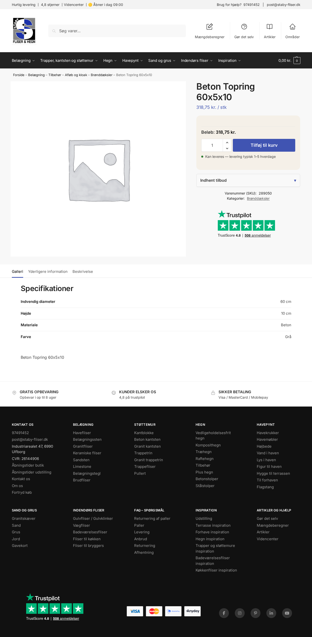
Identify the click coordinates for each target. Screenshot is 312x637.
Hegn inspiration (210, 539)
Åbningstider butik (28, 465)
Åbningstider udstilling (31, 472)
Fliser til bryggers (88, 545)
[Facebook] (224, 613)
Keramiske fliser (87, 453)
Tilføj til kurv (264, 145)
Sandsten (81, 459)
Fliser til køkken (87, 539)
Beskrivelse (83, 271)
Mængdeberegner (209, 37)
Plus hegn (204, 472)
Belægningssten (87, 439)
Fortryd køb (22, 492)
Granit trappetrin (148, 459)
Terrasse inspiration (213, 525)
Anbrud (140, 539)
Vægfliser (81, 525)
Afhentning (144, 552)
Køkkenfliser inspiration (216, 570)
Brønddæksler (101, 75)
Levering (141, 532)
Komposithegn (208, 445)
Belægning (36, 75)
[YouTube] (287, 613)
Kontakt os (21, 478)
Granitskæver (24, 518)
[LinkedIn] (271, 613)
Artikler (269, 37)
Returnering (144, 545)
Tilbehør (54, 75)
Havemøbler (267, 439)
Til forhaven (267, 480)
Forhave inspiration (212, 532)
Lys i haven (266, 459)
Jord (16, 539)
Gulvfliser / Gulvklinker (93, 518)
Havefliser (82, 432)
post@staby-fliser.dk (283, 4)
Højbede (264, 446)
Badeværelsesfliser (90, 532)
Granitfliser (83, 446)
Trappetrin (143, 453)
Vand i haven (268, 453)
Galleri (17, 271)
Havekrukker (268, 432)
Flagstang (265, 487)
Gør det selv (244, 37)
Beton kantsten (147, 439)
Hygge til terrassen (273, 473)
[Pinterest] (255, 613)
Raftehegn (205, 458)
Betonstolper (207, 478)
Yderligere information (48, 271)
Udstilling (204, 518)
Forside (18, 75)
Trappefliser (145, 466)
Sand (16, 525)
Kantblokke (144, 432)
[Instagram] (240, 613)
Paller (139, 525)
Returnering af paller (152, 518)
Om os (17, 485)
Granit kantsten (147, 446)
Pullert (140, 473)
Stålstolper (205, 485)
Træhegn (204, 451)
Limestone (82, 466)
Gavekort (20, 545)
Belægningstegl (87, 473)
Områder (292, 37)
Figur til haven (269, 466)
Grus (16, 532)
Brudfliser (82, 480)
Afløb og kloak (76, 75)
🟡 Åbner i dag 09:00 (105, 4)
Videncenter (74, 4)
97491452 (251, 4)
